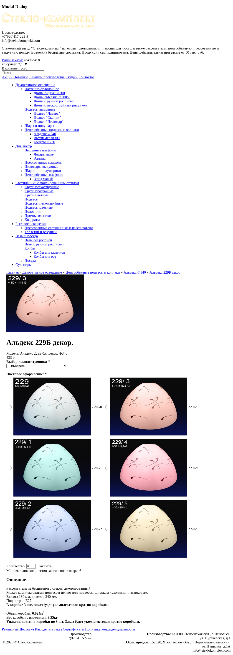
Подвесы (31, 199)
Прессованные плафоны (43, 162)
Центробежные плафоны (44, 175)
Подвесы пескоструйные (44, 203)
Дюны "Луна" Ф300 (49, 93)
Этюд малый (43, 179)
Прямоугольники (38, 216)
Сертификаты (73, 629)
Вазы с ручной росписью (44, 244)
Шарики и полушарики (43, 171)
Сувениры (23, 265)
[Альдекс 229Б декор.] (45, 331)
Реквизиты (10, 629)
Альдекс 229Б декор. (165, 272)
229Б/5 (193, 529)
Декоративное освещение (35, 85)
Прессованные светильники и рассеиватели (59, 228)
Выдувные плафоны (40, 150)
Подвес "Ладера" (47, 113)
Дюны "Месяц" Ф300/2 (52, 97)
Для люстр (23, 146)
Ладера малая (44, 154)
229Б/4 (193, 468)
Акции (7, 77)
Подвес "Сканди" (47, 117)
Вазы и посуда (26, 236)
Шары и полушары (39, 126)
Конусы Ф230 (44, 142)
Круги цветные (36, 195)
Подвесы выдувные (40, 109)
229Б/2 (97, 529)
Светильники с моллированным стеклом (47, 183)
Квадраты (32, 220)
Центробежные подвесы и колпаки (52, 130)
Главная (12, 272)
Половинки (34, 211)
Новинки (20, 77)
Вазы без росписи (38, 240)
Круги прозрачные (39, 191)
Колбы (30, 248)
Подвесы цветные (39, 207)
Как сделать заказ (48, 629)
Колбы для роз (45, 256)
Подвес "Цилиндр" (48, 122)
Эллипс (40, 158)
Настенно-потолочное (42, 89)
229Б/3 (193, 407)
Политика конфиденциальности (110, 629)
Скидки (72, 77)
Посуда (30, 260)
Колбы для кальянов (49, 252)
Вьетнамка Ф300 (47, 138)
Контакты (86, 77)
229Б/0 (97, 407)
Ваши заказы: (12, 60)
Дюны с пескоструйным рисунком (60, 105)
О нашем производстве (47, 77)
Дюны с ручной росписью (54, 101)
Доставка (27, 629)
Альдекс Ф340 (45, 134)
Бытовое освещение (30, 224)
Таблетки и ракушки (41, 232)
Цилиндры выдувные (41, 166)
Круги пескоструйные (42, 187)
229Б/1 (97, 468)
